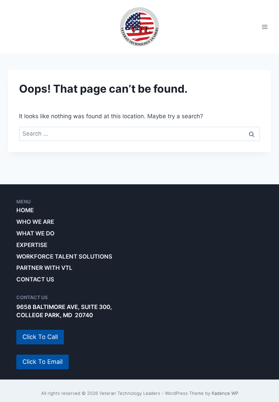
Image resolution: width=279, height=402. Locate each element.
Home (25, 210)
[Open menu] (264, 26)
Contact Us (35, 279)
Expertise (31, 245)
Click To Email (42, 361)
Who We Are (35, 221)
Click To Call (40, 336)
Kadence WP (225, 393)
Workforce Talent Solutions (64, 256)
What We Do (35, 233)
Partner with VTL (44, 267)
